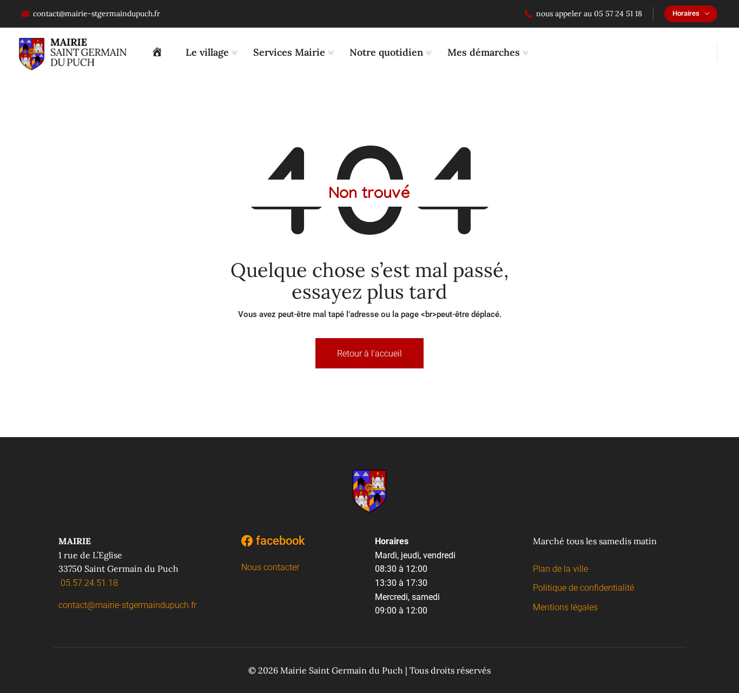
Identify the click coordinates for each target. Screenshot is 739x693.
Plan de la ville (560, 569)
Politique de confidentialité (583, 588)
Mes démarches (483, 52)
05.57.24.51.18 (89, 583)
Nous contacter (270, 567)
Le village (207, 52)
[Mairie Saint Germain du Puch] (160, 52)
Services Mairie (289, 52)
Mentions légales (565, 607)
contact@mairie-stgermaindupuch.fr (96, 13)
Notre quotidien (386, 52)
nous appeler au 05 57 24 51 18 (589, 13)
